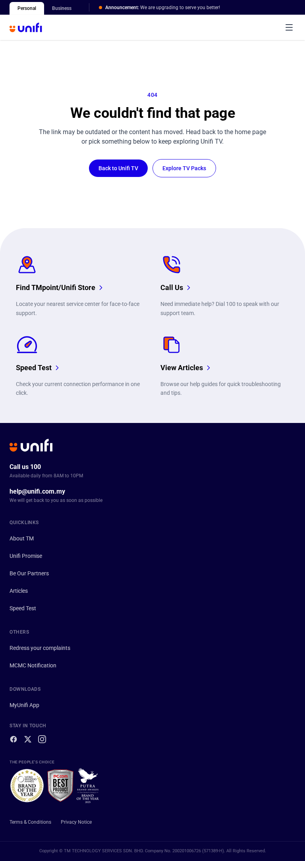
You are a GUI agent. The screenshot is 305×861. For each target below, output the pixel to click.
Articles (19, 591)
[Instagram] (42, 739)
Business (61, 8)
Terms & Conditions (30, 822)
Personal (26, 8)
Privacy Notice (76, 822)
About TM (22, 538)
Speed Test (23, 608)
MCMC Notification (33, 665)
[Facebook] (13, 739)
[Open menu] (289, 27)
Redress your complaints (40, 648)
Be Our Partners (29, 573)
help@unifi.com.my (37, 491)
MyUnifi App (24, 705)
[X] (28, 739)
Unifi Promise (26, 556)
